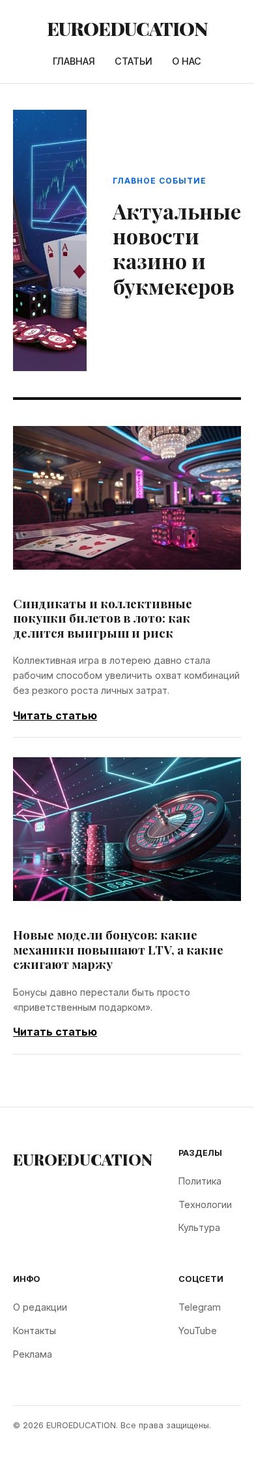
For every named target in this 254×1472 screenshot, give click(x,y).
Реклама (32, 1354)
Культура (199, 1227)
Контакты (34, 1330)
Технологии (205, 1204)
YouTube (197, 1330)
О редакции (40, 1307)
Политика (199, 1180)
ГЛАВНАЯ (74, 61)
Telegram (199, 1307)
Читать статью (55, 715)
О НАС (186, 61)
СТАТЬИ (133, 61)
